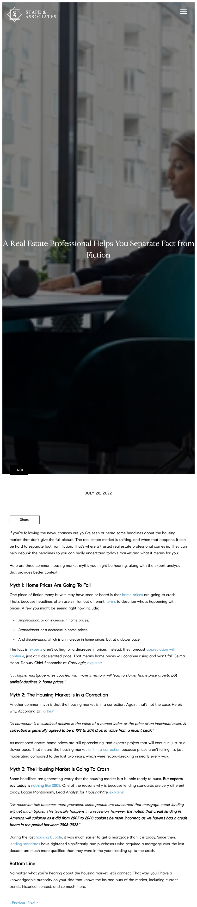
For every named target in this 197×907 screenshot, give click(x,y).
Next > (33, 903)
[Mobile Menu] (183, 12)
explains (94, 663)
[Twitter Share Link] (24, 533)
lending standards (25, 844)
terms (111, 601)
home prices (132, 595)
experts (36, 649)
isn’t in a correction (104, 749)
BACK (19, 470)
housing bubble (49, 837)
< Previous (17, 903)
